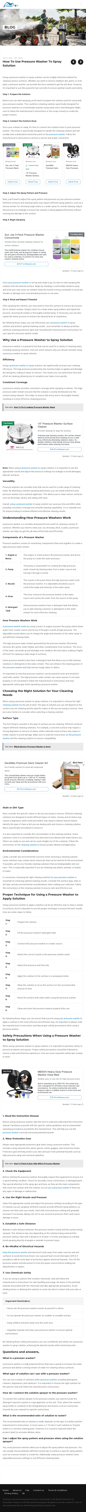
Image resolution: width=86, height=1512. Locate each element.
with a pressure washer (46, 1379)
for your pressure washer (62, 877)
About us (17, 1490)
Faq (27, 1490)
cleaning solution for (12, 705)
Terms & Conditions (57, 1490)
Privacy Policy (11, 1493)
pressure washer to (60, 323)
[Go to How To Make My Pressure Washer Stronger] (73, 62)
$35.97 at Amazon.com (26, 264)
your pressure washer (18, 282)
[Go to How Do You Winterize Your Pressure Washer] (80, 62)
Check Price (13, 182)
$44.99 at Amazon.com (59, 449)
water (41, 1421)
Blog (21, 58)
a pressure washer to (30, 468)
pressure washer (57, 134)
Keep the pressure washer (15, 1252)
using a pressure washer (21, 504)
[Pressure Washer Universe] (10, 4)
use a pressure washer (59, 1188)
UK (23, 1493)
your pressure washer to (70, 1018)
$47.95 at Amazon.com (26, 789)
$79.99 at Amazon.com (59, 1097)
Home (6, 1490)
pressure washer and (16, 667)
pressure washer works (15, 626)
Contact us (38, 1490)
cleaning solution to (30, 845)
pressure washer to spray (22, 365)
